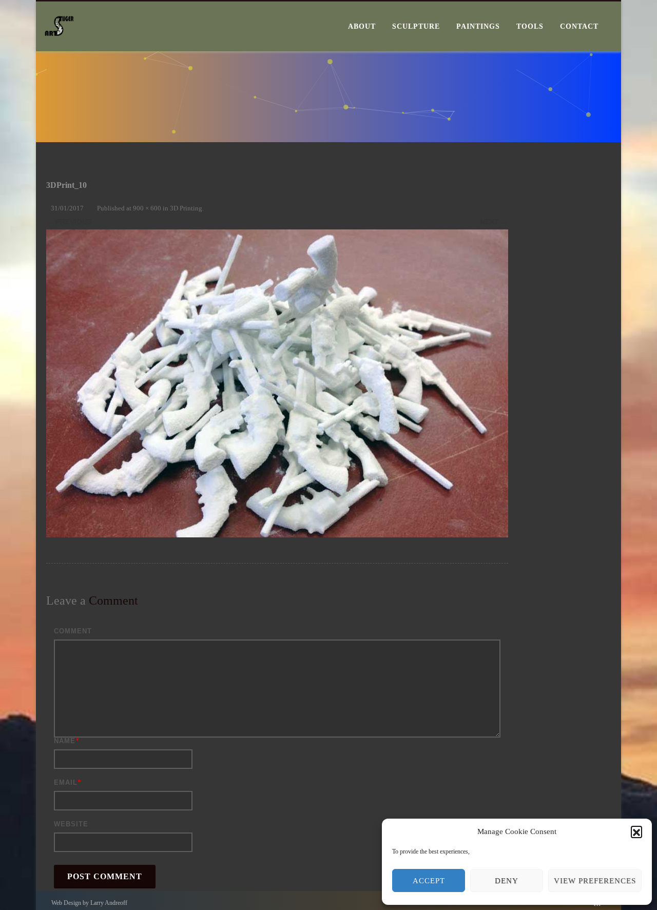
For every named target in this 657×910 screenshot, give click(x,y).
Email (66, 782)
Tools (530, 26)
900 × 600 (147, 208)
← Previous (69, 222)
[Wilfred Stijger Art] (59, 48)
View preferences (595, 881)
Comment (73, 631)
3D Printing (186, 208)
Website (71, 824)
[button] (636, 831)
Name (64, 741)
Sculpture (416, 26)
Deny (506, 881)
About (362, 26)
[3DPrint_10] (277, 383)
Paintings (478, 26)
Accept (429, 881)
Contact (579, 26)
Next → (494, 222)
